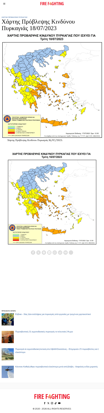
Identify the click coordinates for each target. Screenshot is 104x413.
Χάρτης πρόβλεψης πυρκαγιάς (14, 17)
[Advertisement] (52, 286)
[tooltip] (33, 252)
